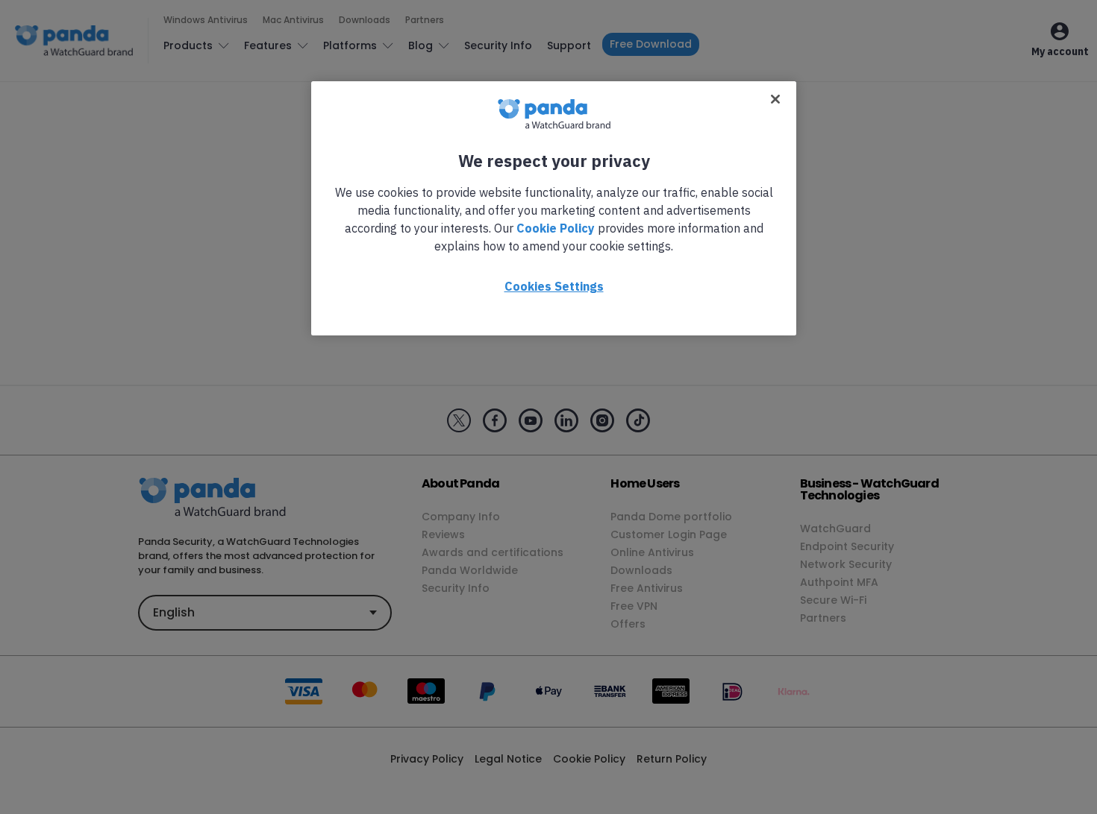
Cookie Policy (555, 228)
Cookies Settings (554, 286)
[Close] (775, 99)
